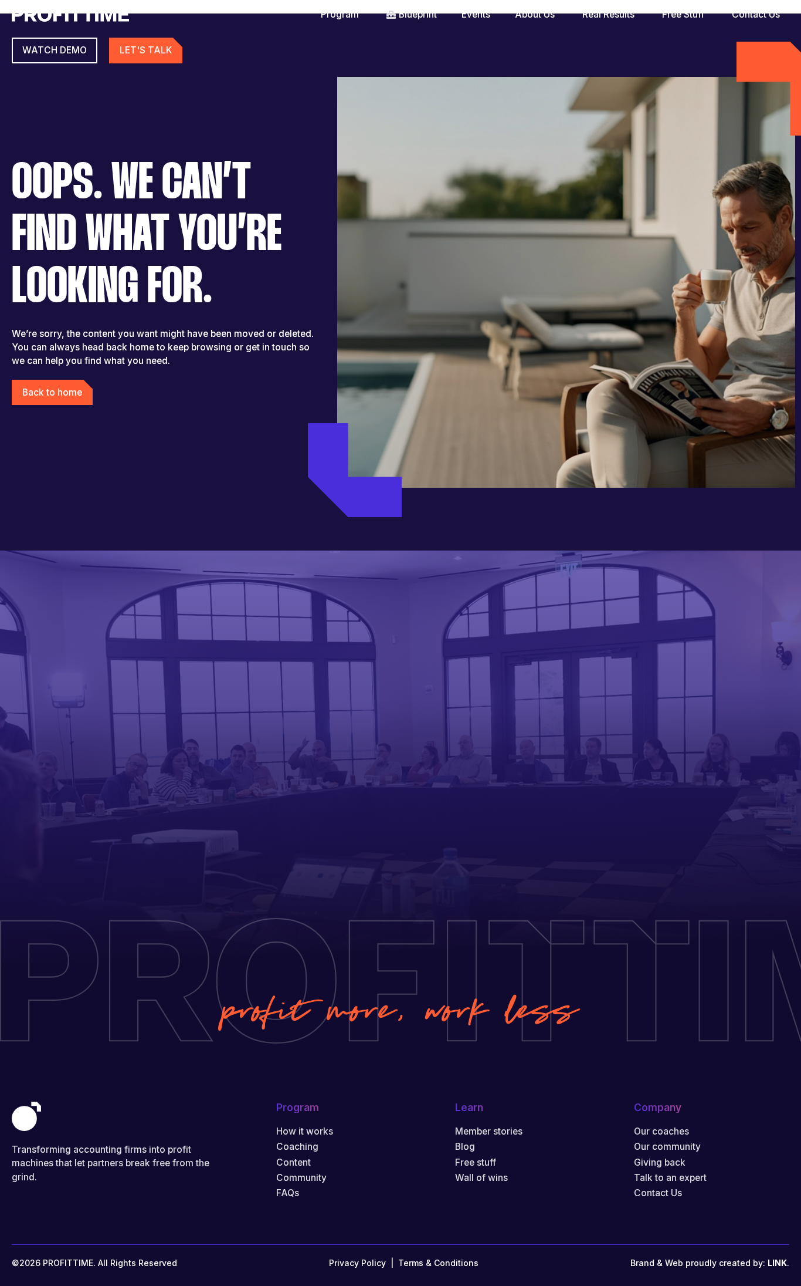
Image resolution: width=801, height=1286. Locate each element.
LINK (777, 1263)
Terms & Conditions (438, 1263)
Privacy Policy (357, 1263)
